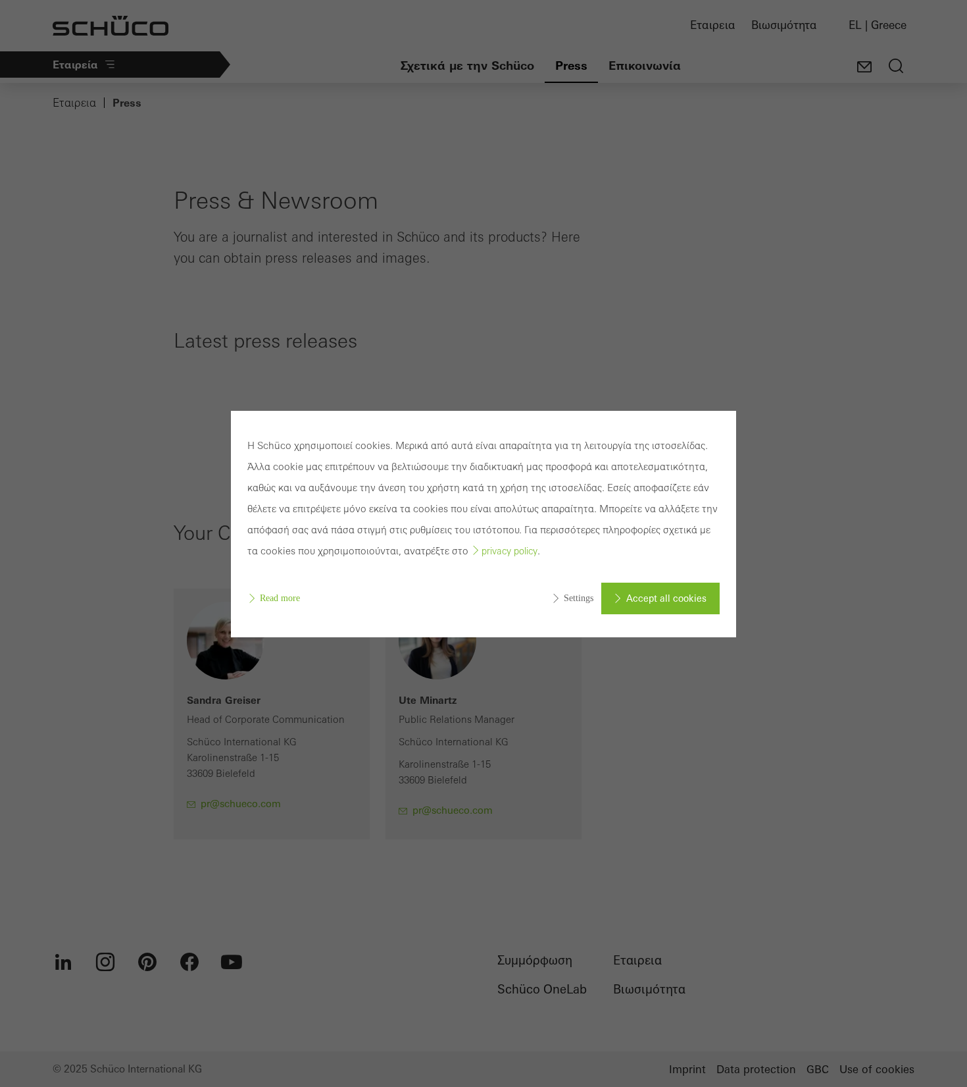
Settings (578, 598)
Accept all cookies (666, 598)
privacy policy (509, 551)
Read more (280, 598)
